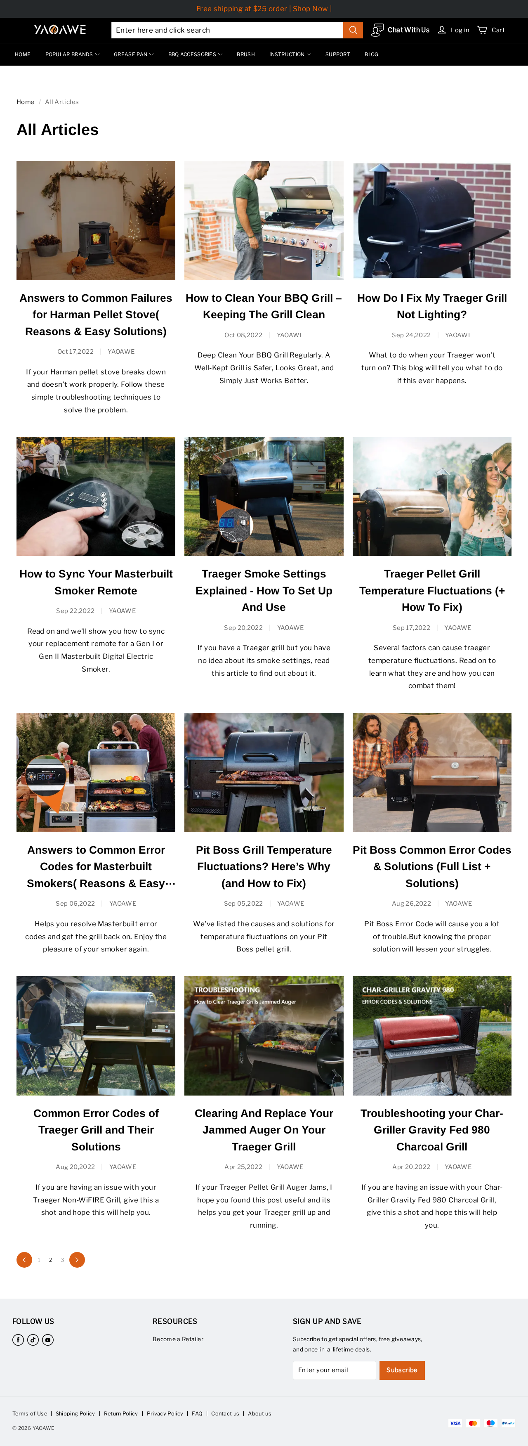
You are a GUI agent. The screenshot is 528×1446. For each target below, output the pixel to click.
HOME (23, 54)
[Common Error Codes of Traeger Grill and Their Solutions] (95, 1036)
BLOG (371, 54)
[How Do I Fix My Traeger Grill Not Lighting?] (432, 220)
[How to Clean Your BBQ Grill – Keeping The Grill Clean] (263, 220)
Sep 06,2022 (75, 903)
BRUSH (246, 54)
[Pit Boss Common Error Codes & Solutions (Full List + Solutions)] (432, 772)
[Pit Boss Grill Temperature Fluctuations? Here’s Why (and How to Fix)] (263, 772)
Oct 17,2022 (75, 351)
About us (259, 1414)
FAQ (197, 1414)
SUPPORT (337, 54)
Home (25, 102)
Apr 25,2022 (243, 1167)
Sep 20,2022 (243, 628)
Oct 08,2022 (243, 335)
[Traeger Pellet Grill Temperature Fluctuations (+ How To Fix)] (432, 496)
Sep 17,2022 (411, 628)
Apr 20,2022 (411, 1167)
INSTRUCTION (286, 54)
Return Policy (121, 1414)
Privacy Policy (165, 1414)
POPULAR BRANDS (69, 54)
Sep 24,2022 (411, 335)
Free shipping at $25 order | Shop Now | (264, 9)
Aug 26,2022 (411, 903)
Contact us (225, 1414)
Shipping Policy (75, 1414)
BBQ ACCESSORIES (192, 54)
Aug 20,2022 (75, 1167)
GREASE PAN (130, 54)
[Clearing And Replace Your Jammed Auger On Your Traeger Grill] (263, 1036)
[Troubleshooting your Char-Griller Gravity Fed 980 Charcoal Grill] (432, 1036)
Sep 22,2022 (75, 611)
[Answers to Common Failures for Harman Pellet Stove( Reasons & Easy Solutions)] (95, 220)
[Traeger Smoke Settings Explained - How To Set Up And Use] (263, 496)
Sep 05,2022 (243, 903)
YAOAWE (121, 351)
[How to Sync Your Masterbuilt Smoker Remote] (95, 496)
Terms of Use (29, 1414)
